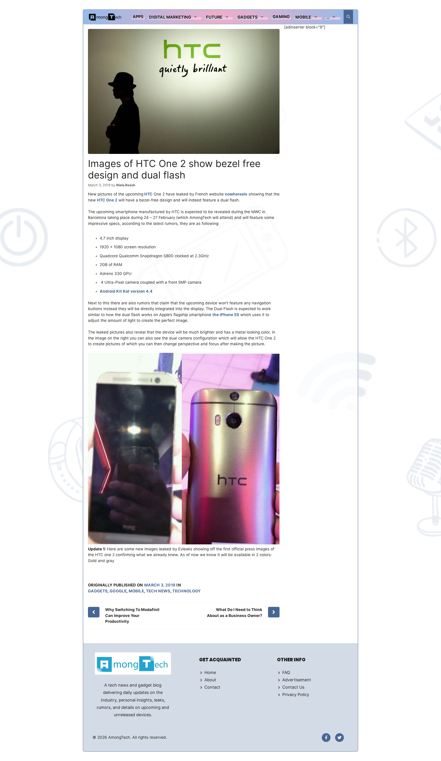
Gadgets (247, 17)
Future (214, 17)
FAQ (286, 672)
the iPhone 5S (225, 314)
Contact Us (293, 687)
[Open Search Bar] (348, 17)
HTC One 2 (107, 200)
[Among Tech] (105, 17)
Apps (138, 16)
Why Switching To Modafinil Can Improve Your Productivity (132, 615)
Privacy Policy (295, 694)
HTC (148, 194)
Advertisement (296, 679)
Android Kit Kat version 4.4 (126, 291)
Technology (186, 591)
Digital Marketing (170, 17)
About (210, 679)
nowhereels (236, 194)
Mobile (303, 17)
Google (118, 591)
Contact (212, 687)
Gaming (281, 16)
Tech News (158, 591)
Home (210, 672)
